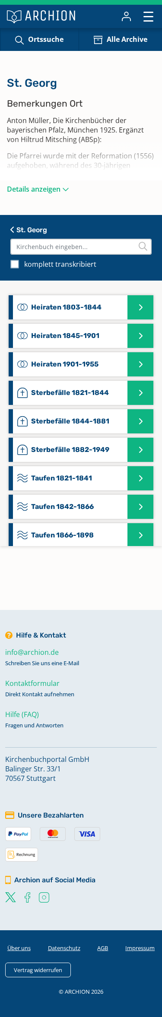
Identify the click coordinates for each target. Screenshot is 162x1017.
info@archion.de (32, 652)
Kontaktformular (32, 683)
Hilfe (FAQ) (22, 714)
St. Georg (31, 230)
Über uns (19, 948)
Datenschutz (64, 948)
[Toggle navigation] (148, 16)
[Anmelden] (126, 16)
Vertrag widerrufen (38, 970)
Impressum (140, 948)
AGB (102, 948)
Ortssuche (46, 39)
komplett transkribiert (60, 264)
